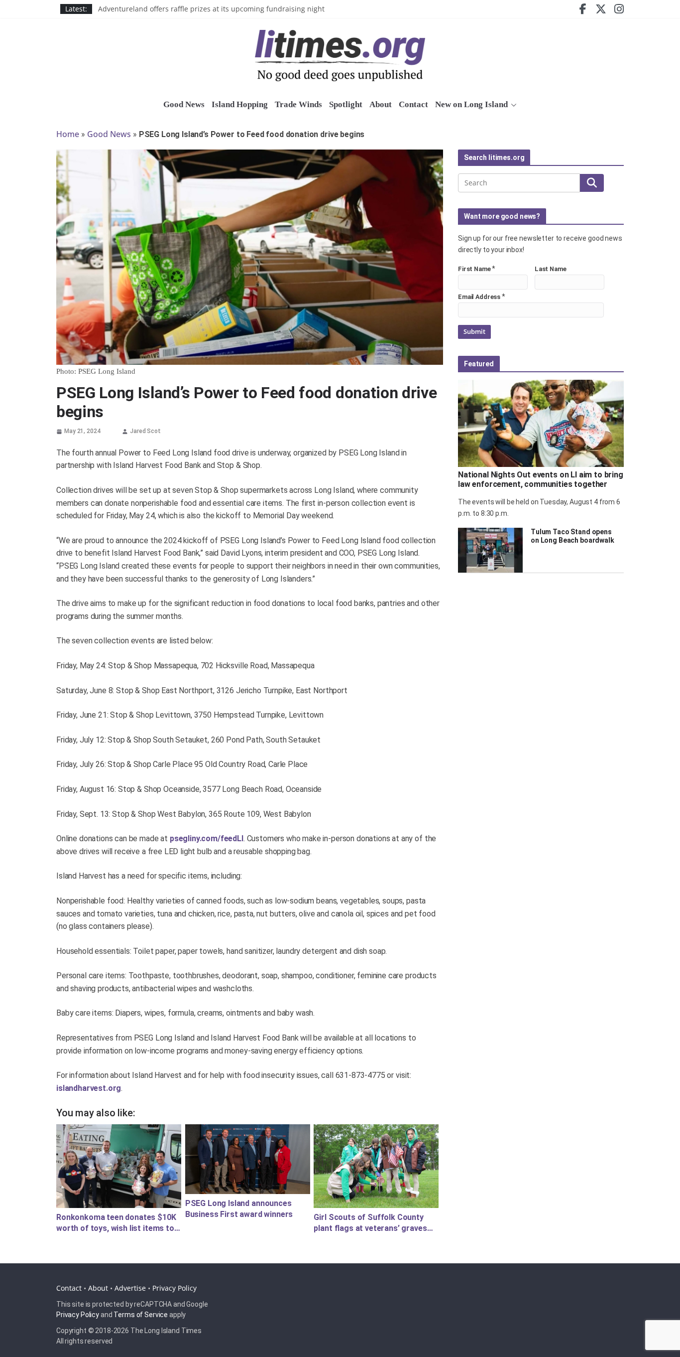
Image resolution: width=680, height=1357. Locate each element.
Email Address (479, 297)
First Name (474, 269)
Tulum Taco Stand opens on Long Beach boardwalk (572, 536)
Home (67, 134)
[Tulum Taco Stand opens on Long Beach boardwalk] (490, 550)
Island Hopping (240, 104)
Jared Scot (145, 431)
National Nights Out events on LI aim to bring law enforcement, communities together (540, 479)
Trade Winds (298, 104)
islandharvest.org (88, 1088)
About (380, 104)
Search (592, 182)
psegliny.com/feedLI (206, 838)
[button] (512, 105)
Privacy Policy (174, 1288)
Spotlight (345, 104)
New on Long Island (471, 104)
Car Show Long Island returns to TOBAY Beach (175, 8)
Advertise (130, 1288)
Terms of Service (140, 1315)
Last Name (551, 269)
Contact (413, 104)
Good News (184, 104)
